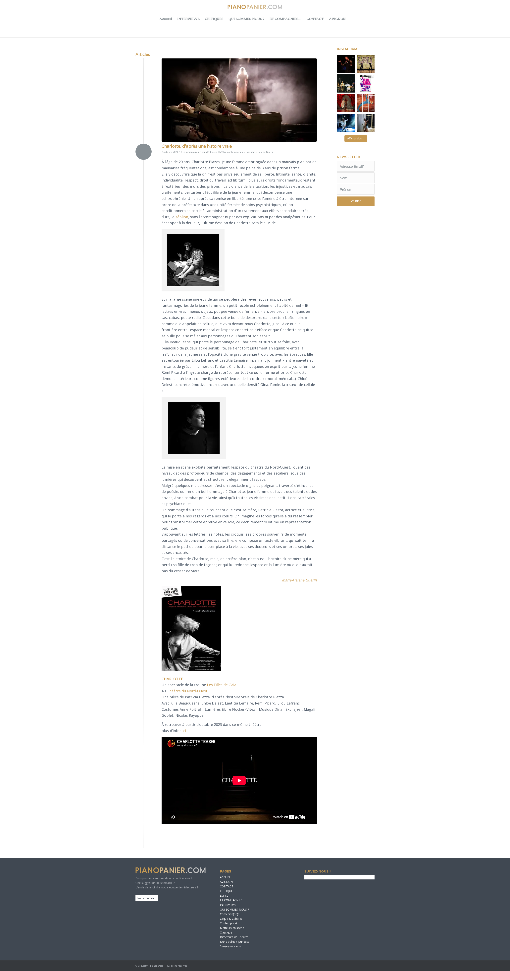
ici (184, 730)
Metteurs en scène (232, 928)
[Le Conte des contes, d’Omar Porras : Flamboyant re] (346, 103)
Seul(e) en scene (230, 946)
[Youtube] (485, 9)
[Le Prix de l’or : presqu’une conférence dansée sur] (366, 64)
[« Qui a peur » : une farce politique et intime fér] (346, 83)
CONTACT (315, 19)
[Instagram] (495, 9)
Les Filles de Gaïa (221, 684)
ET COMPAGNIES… (285, 19)
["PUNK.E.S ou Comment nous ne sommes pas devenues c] (346, 123)
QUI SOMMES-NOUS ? (246, 19)
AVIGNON (337, 19)
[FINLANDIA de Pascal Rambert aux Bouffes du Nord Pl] (366, 123)
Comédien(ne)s (229, 914)
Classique (226, 932)
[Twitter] (475, 9)
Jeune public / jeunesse (234, 941)
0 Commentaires (190, 151)
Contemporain (229, 923)
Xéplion (181, 216)
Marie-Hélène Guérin (262, 151)
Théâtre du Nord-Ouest (187, 691)
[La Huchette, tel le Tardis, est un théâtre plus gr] (346, 64)
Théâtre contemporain (230, 151)
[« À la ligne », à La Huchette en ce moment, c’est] (366, 103)
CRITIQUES (214, 19)
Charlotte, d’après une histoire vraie (197, 146)
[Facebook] (465, 9)
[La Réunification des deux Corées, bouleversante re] (366, 83)
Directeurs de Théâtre (234, 937)
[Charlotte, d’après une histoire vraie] (239, 100)
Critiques (212, 151)
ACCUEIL (225, 877)
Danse (224, 895)
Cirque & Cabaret (231, 919)
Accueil (165, 19)
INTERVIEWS (188, 19)
